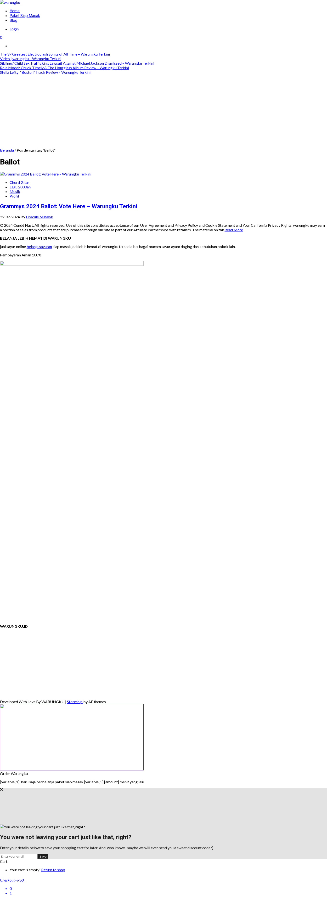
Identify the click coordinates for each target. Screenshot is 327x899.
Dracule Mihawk (39, 217)
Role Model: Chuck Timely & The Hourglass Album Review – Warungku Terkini (64, 67)
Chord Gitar (19, 182)
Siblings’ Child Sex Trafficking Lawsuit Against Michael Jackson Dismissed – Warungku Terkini (77, 63)
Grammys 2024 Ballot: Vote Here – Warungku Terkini (68, 206)
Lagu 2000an (20, 187)
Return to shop (53, 869)
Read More (234, 229)
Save (42, 856)
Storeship (75, 701)
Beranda (7, 150)
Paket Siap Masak (25, 15)
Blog (13, 20)
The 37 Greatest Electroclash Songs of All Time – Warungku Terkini (55, 54)
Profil (14, 196)
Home (15, 11)
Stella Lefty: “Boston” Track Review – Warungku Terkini (45, 72)
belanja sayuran (39, 246)
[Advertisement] (163, 111)
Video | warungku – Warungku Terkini (30, 58)
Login (14, 29)
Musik (15, 191)
